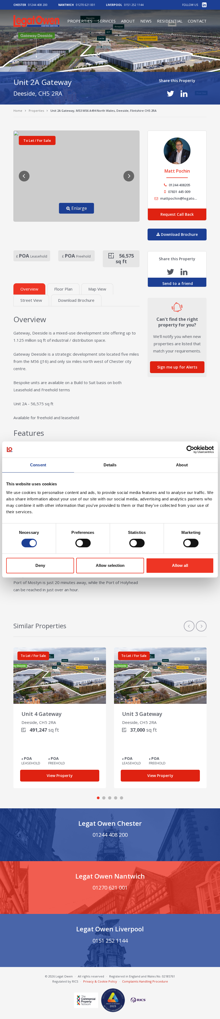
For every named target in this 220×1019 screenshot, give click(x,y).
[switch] (83, 543)
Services (107, 21)
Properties (79, 21)
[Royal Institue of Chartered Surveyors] (137, 1000)
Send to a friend (177, 283)
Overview (29, 289)
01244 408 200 (37, 5)
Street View (31, 300)
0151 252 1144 (134, 5)
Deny (40, 565)
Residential (169, 21)
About (128, 21)
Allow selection (110, 565)
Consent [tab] (38, 465)
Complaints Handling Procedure (145, 981)
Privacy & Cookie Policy (100, 981)
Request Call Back (177, 214)
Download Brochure (76, 300)
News (146, 21)
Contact (197, 21)
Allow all (180, 565)
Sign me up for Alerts (177, 367)
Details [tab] (110, 465)
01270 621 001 (85, 5)
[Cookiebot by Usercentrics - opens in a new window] (190, 449)
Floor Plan (63, 289)
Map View (97, 289)
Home (17, 111)
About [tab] (182, 465)
